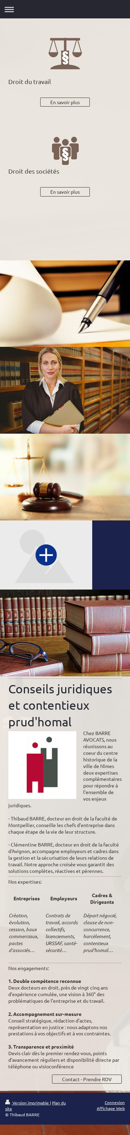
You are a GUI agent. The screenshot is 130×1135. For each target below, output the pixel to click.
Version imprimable (30, 1102)
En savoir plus (65, 102)
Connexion (115, 1102)
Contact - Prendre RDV (87, 1079)
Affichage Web (111, 1108)
